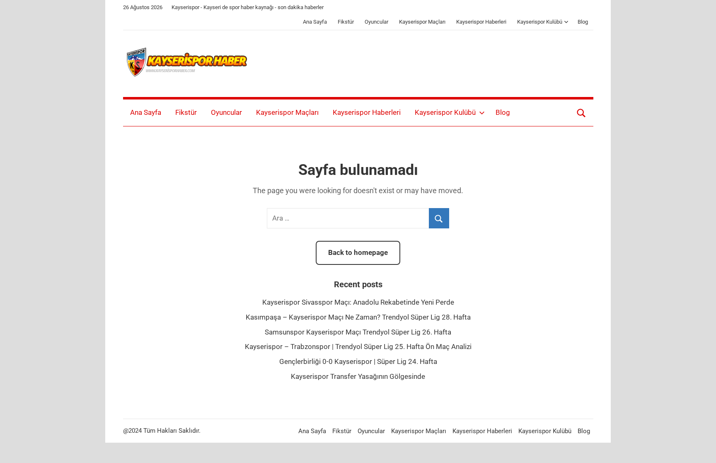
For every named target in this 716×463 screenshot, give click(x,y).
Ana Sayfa (315, 22)
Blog (583, 22)
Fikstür (346, 22)
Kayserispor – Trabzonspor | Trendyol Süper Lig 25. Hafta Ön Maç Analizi (358, 346)
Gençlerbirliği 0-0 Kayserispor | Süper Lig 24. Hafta (358, 361)
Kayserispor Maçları (422, 22)
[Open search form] (581, 112)
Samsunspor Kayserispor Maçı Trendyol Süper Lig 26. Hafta (358, 332)
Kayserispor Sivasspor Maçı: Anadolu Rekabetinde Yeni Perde (358, 302)
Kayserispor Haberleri (481, 22)
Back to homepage (358, 252)
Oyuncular (376, 22)
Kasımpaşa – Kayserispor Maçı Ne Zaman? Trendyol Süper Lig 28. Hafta (358, 317)
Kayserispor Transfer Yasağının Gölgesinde (358, 376)
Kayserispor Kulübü (539, 22)
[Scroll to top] (700, 447)
